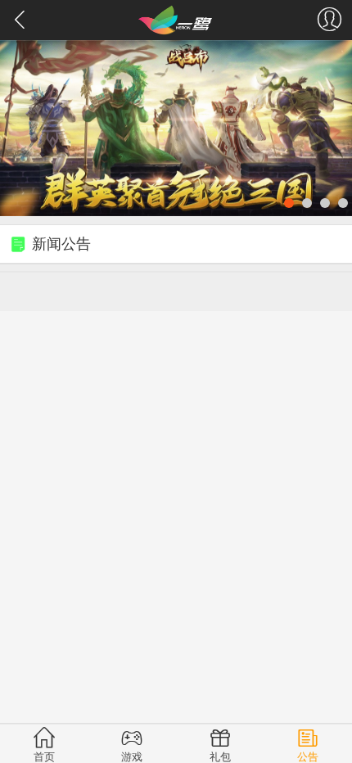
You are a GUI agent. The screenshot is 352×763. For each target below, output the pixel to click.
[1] (176, 128)
